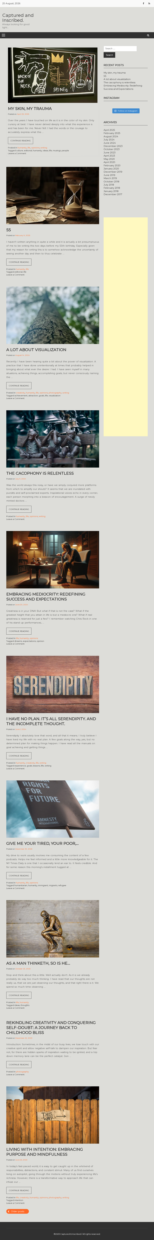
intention (18, 1200)
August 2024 (111, 136)
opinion (40, 641)
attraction (33, 395)
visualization (54, 395)
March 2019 (110, 178)
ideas (45, 150)
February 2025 (112, 133)
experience (20, 765)
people (65, 150)
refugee (62, 885)
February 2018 (112, 187)
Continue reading (21, 141)
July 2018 (109, 184)
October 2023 (112, 149)
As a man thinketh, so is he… (38, 963)
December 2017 (113, 194)
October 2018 (111, 181)
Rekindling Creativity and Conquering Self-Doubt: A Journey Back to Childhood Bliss (51, 1027)
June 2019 (109, 175)
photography (55, 392)
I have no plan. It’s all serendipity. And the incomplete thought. (51, 721)
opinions (35, 147)
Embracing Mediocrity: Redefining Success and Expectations (45, 597)
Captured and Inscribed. (18, 17)
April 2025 (109, 130)
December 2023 (113, 146)
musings (57, 150)
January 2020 (111, 168)
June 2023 (110, 152)
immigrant (43, 885)
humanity (22, 147)
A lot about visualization (36, 349)
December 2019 (113, 171)
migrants (53, 885)
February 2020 (112, 165)
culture (19, 150)
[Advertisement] (126, 326)
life (29, 147)
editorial (28, 150)
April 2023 (109, 155)
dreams (18, 641)
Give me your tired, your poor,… (42, 843)
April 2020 (109, 162)
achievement (21, 395)
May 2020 (109, 159)
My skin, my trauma (30, 108)
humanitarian (20, 885)
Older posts (17, 1211)
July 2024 (109, 139)
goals (41, 395)
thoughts (25, 1005)
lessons (36, 765)
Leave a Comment (17, 153)
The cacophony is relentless (40, 473)
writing (43, 147)
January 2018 (111, 191)
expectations (29, 641)
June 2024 (110, 142)
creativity (20, 392)
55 (8, 229)
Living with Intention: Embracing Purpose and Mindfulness (44, 1152)
